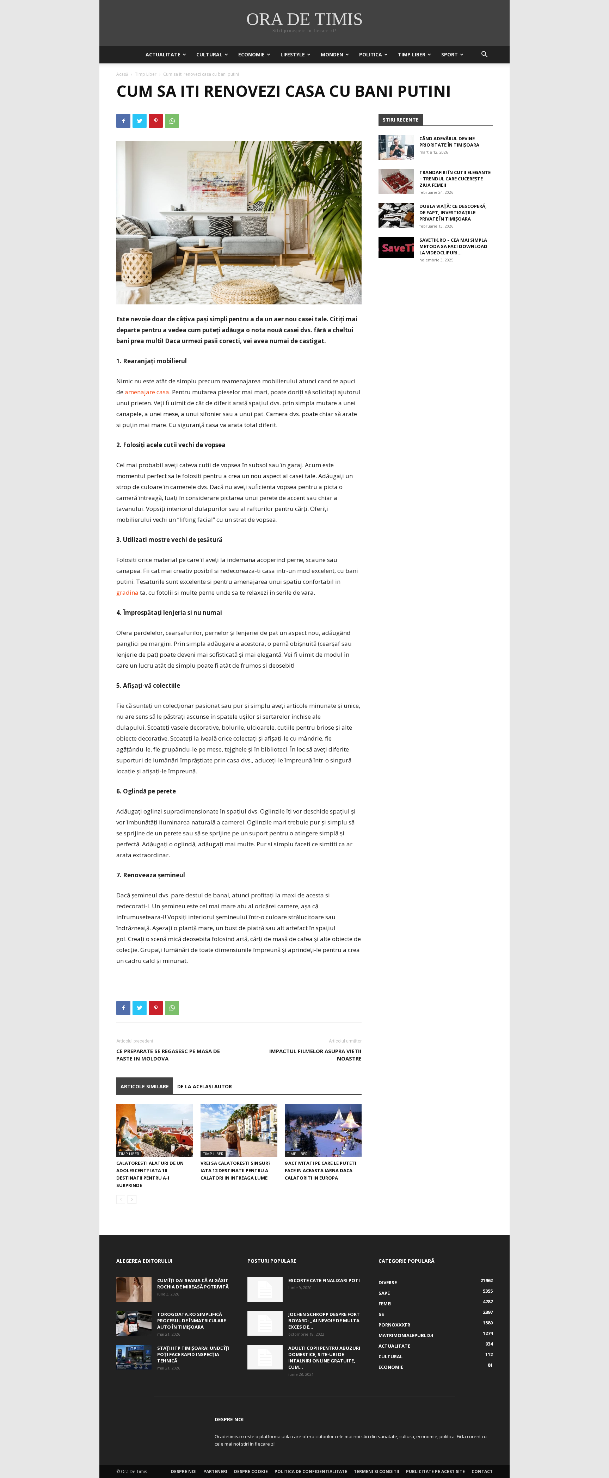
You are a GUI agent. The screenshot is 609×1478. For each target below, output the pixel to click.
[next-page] (132, 1199)
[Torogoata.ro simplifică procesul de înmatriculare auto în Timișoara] (134, 1323)
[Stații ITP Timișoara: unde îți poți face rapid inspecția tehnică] (134, 1357)
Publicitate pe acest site (435, 1471)
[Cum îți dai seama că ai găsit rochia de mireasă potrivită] (134, 1289)
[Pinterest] (156, 121)
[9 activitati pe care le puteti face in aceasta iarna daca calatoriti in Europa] (323, 1130)
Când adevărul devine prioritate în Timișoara (449, 141)
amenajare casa (147, 392)
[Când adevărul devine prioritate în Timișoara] (396, 147)
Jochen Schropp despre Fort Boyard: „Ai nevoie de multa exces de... (324, 1320)
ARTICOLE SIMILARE (145, 1086)
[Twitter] (140, 121)
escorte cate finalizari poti (324, 1280)
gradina (127, 592)
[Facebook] (123, 121)
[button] (484, 55)
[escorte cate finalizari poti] (265, 1289)
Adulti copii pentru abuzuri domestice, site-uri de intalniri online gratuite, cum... (324, 1357)
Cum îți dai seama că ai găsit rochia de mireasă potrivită (193, 1283)
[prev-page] (120, 1199)
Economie (251, 54)
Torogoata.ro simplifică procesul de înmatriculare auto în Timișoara (191, 1320)
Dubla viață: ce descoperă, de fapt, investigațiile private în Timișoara (453, 212)
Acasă (122, 74)
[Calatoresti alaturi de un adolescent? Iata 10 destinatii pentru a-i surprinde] (154, 1130)
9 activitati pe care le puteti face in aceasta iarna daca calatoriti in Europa (320, 1170)
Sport (449, 54)
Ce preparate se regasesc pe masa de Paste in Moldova (168, 1054)
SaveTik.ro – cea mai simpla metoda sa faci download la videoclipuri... (453, 246)
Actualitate (163, 54)
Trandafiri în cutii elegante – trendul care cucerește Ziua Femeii (455, 178)
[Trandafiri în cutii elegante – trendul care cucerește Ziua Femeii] (396, 181)
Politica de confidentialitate (311, 1471)
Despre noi (184, 1471)
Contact (482, 1471)
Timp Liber (411, 54)
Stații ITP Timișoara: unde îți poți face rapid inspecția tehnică (193, 1354)
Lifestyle (293, 54)
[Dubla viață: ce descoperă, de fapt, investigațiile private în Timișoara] (396, 215)
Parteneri (215, 1471)
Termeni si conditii (376, 1471)
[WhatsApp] (172, 121)
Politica (370, 54)
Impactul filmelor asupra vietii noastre (315, 1054)
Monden (332, 54)
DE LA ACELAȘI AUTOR (204, 1086)
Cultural (209, 54)
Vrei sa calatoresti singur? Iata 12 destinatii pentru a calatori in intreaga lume (236, 1170)
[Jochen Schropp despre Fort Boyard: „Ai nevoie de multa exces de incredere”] (265, 1323)
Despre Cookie (251, 1471)
